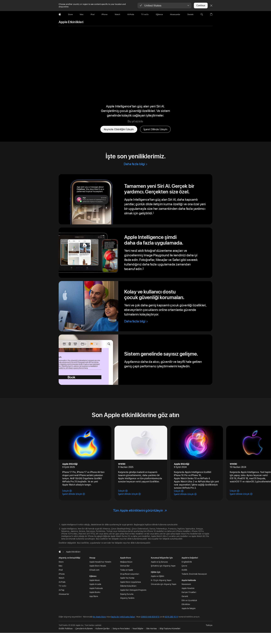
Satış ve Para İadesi (121, 628)
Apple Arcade (95, 584)
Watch (61, 578)
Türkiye (209, 625)
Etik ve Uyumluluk (189, 600)
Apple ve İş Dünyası (159, 562)
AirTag (61, 590)
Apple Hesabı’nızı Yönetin (100, 562)
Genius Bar (125, 566)
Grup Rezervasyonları (129, 574)
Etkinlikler (186, 604)
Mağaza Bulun (126, 562)
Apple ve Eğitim (157, 576)
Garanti (185, 596)
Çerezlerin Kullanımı (84, 628)
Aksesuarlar (64, 594)
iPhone (62, 574)
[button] (164, 5)
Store (61, 562)
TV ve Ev (62, 586)
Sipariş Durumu (126, 594)
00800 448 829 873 (150, 617)
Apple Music (94, 580)
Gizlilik (184, 570)
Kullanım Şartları (103, 628)
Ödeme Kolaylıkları (128, 586)
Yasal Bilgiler (137, 628)
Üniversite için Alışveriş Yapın (163, 584)
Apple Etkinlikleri (71, 22)
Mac (60, 566)
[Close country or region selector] (211, 5)
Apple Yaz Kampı (127, 578)
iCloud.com (94, 570)
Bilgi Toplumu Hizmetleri (170, 628)
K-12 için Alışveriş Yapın (161, 580)
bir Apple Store (99, 617)
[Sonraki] (263, 461)
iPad (61, 570)
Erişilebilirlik (187, 562)
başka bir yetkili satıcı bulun (123, 617)
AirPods (62, 582)
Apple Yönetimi (188, 588)
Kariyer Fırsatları (189, 592)
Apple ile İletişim (188, 608)
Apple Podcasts (96, 588)
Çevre (184, 566)
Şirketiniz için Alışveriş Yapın (163, 566)
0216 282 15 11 (171, 617)
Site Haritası (151, 628)
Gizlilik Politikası (66, 628)
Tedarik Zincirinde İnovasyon (194, 574)
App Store (93, 596)
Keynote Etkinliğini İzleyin (119, 129)
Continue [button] (200, 5)
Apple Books (94, 592)
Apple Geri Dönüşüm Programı (133, 590)
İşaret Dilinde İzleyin (155, 129)
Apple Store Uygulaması (130, 582)
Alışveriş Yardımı (127, 598)
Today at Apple (126, 570)
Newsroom (186, 584)
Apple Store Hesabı (97, 566)
